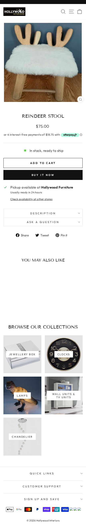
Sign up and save (42, 499)
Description (43, 213)
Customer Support (42, 486)
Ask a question (43, 222)
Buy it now (43, 175)
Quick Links (42, 473)
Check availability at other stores (31, 199)
